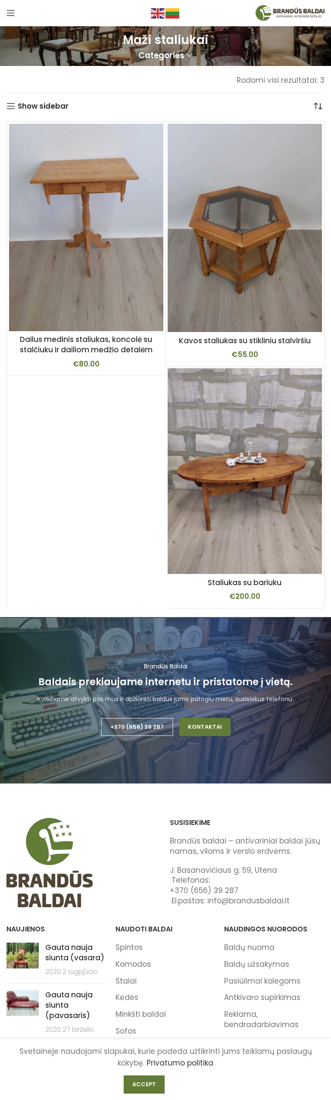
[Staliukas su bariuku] (245, 471)
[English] (158, 12)
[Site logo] (290, 12)
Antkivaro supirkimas (262, 997)
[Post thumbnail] (22, 960)
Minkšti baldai (141, 1014)
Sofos (126, 1031)
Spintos (129, 947)
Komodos (133, 964)
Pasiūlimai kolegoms (262, 981)
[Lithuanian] (173, 12)
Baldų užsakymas (256, 964)
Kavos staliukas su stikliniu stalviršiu (245, 340)
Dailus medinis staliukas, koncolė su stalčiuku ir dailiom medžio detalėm (86, 344)
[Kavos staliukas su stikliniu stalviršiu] (245, 228)
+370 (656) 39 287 (137, 727)
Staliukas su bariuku (244, 582)
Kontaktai (205, 727)
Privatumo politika (180, 1063)
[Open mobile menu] (10, 13)
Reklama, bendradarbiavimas (261, 1019)
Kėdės (127, 997)
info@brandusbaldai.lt (248, 901)
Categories (161, 56)
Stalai (126, 981)
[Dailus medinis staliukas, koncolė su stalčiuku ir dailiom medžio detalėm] (86, 227)
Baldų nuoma (249, 947)
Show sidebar (43, 106)
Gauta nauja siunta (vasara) (74, 952)
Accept (144, 1084)
